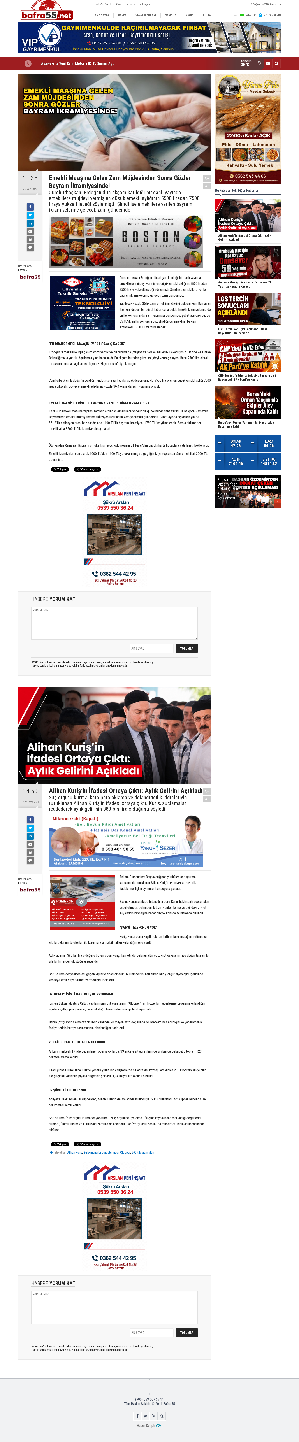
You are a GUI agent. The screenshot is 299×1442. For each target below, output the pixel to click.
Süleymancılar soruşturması (101, 1152)
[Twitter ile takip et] (145, 1416)
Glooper (125, 1152)
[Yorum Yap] (30, 247)
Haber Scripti (146, 1426)
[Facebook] (30, 207)
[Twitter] (30, 215)
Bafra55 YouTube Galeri (109, 4)
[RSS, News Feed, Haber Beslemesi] (154, 1416)
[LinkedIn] (30, 223)
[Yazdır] (30, 239)
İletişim (146, 4)
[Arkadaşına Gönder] (30, 231)
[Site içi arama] (276, 63)
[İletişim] (268, 63)
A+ (207, 178)
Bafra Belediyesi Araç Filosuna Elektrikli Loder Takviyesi (84, 63)
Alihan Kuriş (74, 1152)
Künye (132, 4)
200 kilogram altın (143, 1152)
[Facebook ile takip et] (137, 1416)
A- (207, 186)
